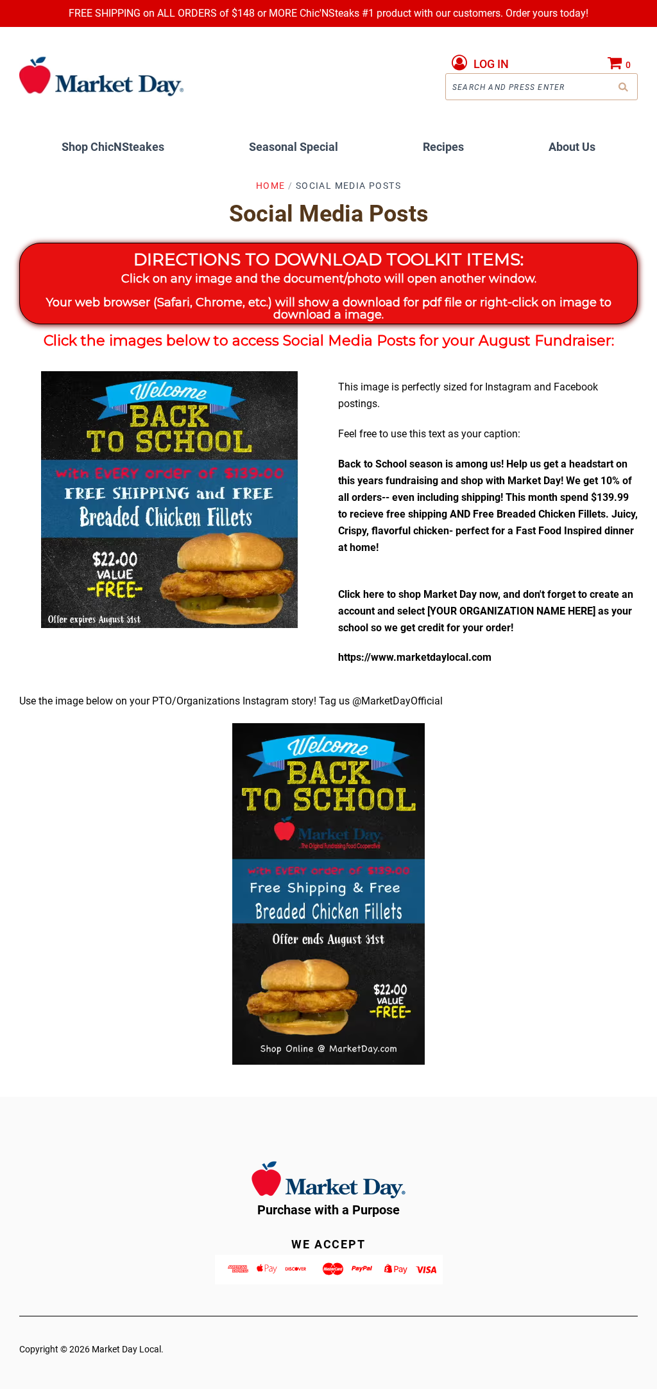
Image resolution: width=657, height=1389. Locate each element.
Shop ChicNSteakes (113, 146)
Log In (491, 64)
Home (271, 185)
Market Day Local (126, 1349)
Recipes (443, 146)
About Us (572, 146)
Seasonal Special (293, 146)
